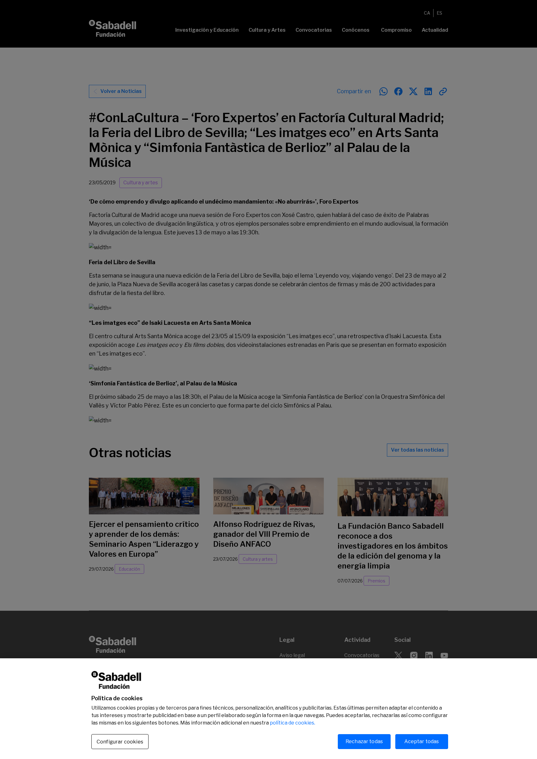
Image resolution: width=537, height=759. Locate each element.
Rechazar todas (364, 741)
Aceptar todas (421, 741)
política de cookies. (292, 723)
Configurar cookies (120, 742)
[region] (268, 708)
